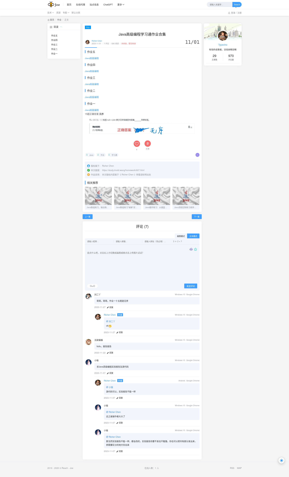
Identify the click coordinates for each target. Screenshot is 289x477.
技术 (49, 12)
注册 (239, 12)
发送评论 (190, 286)
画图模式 (181, 236)
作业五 (54, 35)
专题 (65, 12)
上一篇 (87, 216)
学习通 (114, 155)
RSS (232, 467)
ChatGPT (108, 4)
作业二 (54, 48)
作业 (59, 19)
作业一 (54, 53)
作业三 (54, 44)
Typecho (222, 44)
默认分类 (76, 12)
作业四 (54, 39)
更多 (119, 4)
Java (91, 155)
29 (214, 55)
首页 (69, 4)
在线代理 (80, 4)
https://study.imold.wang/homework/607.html (123, 170)
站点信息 (94, 4)
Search (237, 4)
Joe (71, 467)
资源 (58, 12)
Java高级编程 (92, 58)
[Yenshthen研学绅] (55, 4)
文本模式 (193, 236)
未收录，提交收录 (128, 43)
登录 (233, 12)
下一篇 (196, 216)
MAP (239, 467)
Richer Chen (97, 40)
